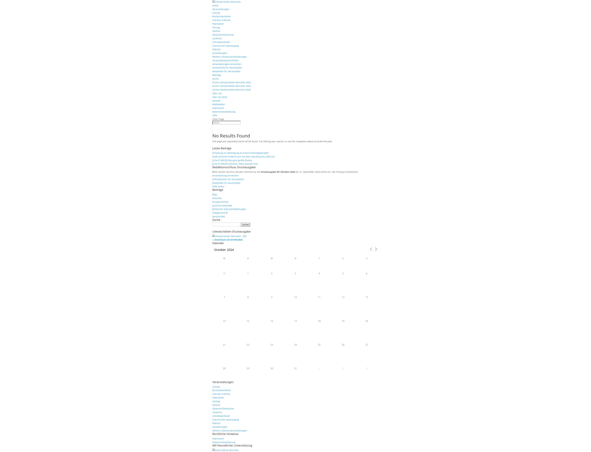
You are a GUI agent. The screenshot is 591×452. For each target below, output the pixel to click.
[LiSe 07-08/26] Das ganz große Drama (232, 160)
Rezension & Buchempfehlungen (229, 209)
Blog (214, 194)
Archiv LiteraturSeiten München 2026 (231, 82)
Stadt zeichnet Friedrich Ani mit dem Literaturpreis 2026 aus (243, 156)
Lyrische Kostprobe (222, 205)
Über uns (217, 93)
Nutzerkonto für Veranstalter (227, 67)
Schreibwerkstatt (221, 42)
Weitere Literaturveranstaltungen (229, 56)
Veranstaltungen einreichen (226, 64)
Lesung (216, 12)
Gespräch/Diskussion (223, 34)
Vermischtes (218, 216)
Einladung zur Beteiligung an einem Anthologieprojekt (240, 152)
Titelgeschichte (220, 212)
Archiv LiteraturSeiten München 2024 (231, 89)
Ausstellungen (219, 53)
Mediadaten (218, 104)
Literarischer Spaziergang (225, 45)
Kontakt (216, 100)
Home (215, 5)
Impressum (218, 107)
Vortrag (216, 27)
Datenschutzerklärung (223, 111)
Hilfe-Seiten (218, 186)
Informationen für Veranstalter (228, 179)
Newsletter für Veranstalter (226, 71)
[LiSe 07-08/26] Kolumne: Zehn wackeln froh (235, 163)
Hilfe (214, 115)
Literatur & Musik (221, 20)
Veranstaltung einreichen (225, 60)
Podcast (216, 49)
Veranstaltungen (220, 9)
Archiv (215, 78)
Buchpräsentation (221, 16)
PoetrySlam (218, 23)
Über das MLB (219, 97)
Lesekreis (217, 38)
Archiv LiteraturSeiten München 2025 (231, 85)
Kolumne (217, 198)
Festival (216, 31)
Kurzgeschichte (220, 201)
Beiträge (216, 75)
